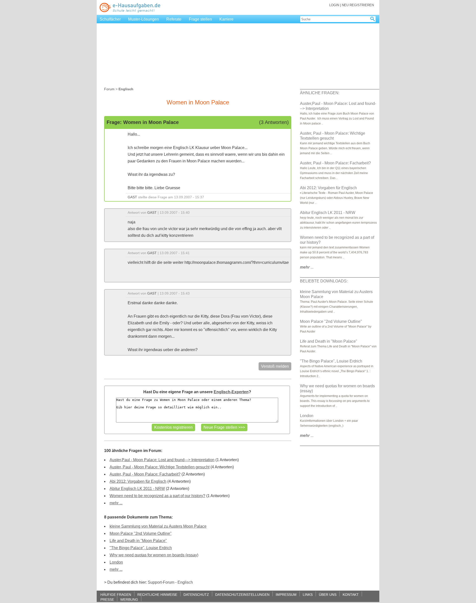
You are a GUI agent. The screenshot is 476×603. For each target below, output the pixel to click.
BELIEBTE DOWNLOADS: (324, 281)
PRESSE (107, 599)
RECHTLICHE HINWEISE (157, 594)
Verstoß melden (275, 366)
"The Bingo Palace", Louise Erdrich (141, 548)
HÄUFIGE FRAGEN (115, 594)
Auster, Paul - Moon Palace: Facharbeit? (145, 474)
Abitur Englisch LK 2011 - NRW (137, 488)
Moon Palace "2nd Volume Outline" (141, 533)
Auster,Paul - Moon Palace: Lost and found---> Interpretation (162, 460)
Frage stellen (200, 19)
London (116, 562)
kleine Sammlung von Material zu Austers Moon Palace (158, 526)
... (307, 267)
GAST (132, 197)
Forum (109, 89)
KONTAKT (351, 594)
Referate (173, 19)
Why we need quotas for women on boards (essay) (154, 555)
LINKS (308, 594)
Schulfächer (110, 19)
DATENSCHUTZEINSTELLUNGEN (242, 594)
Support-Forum (161, 582)
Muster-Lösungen (143, 19)
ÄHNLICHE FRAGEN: (319, 93)
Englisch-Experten (231, 392)
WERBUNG (129, 599)
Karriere (226, 19)
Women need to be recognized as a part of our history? (157, 496)
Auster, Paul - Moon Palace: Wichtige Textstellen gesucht (159, 467)
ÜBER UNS (327, 594)
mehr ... (116, 503)
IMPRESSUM (286, 594)
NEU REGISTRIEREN (358, 5)
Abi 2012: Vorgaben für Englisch (138, 481)
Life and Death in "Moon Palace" (138, 541)
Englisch (185, 582)
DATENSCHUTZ (196, 594)
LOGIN (334, 5)
